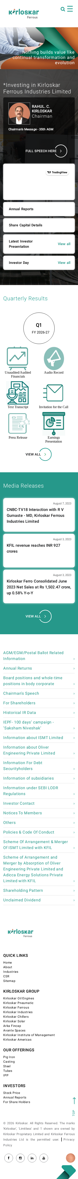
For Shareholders (19, 703)
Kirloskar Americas (17, 1039)
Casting (9, 1061)
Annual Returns (17, 668)
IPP (5, 1075)
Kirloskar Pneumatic (18, 1003)
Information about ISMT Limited (33, 738)
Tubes (7, 1071)
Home (7, 962)
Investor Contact (19, 803)
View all (64, 244)
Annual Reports (21, 209)
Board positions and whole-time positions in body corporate (33, 681)
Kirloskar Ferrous (16, 1007)
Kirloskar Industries (18, 1012)
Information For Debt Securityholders (22, 766)
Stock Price (11, 1093)
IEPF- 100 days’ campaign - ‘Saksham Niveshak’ (28, 725)
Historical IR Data (19, 713)
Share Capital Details (25, 225)
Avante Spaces (14, 1030)
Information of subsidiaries (28, 778)
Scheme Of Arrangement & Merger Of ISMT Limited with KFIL (35, 845)
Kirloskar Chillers (16, 1016)
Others (9, 823)
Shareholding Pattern (23, 891)
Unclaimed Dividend (22, 900)
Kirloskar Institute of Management (29, 1035)
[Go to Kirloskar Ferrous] (23, 13)
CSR (6, 976)
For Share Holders (16, 1102)
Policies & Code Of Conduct (28, 832)
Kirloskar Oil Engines (18, 998)
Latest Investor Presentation (21, 244)
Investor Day (19, 262)
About (7, 967)
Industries (10, 971)
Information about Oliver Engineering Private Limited (29, 750)
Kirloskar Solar (14, 1021)
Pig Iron (9, 1057)
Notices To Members (22, 813)
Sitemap (9, 981)
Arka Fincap (12, 1026)
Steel (7, 1066)
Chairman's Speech (21, 693)
